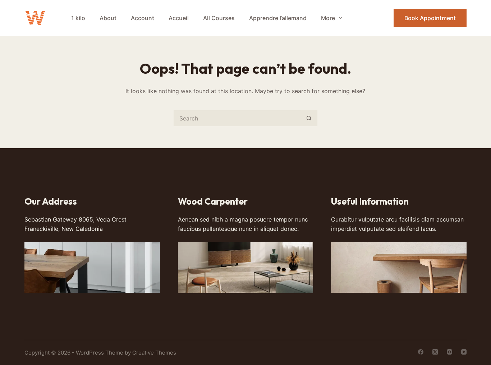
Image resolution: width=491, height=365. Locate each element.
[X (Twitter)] (435, 352)
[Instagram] (449, 352)
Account (142, 18)
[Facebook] (420, 352)
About (108, 18)
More (328, 18)
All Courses (219, 18)
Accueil (179, 18)
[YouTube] (464, 352)
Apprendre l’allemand (278, 18)
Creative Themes (154, 352)
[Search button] (309, 118)
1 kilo (78, 18)
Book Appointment (430, 18)
